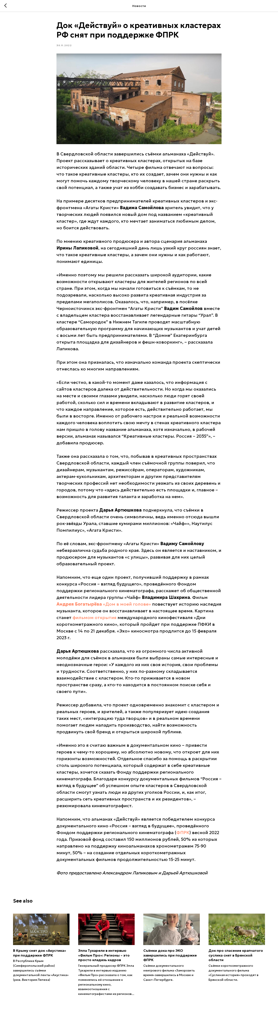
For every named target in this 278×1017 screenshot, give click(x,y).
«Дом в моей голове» (127, 604)
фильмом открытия (94, 617)
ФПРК (182, 832)
